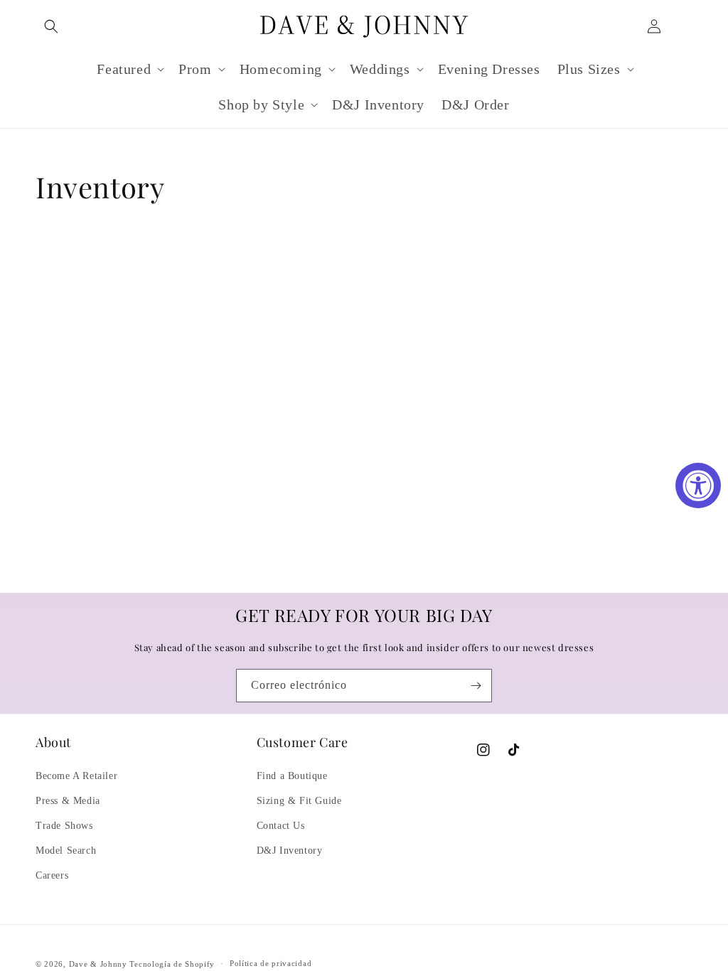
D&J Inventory (290, 850)
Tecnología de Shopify (172, 964)
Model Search (66, 850)
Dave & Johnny (98, 964)
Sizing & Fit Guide (299, 800)
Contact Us (281, 825)
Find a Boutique (292, 776)
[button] (51, 26)
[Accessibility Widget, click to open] (698, 485)
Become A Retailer (76, 776)
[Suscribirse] (475, 685)
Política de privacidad (270, 963)
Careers (52, 875)
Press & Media (68, 800)
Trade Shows (64, 825)
